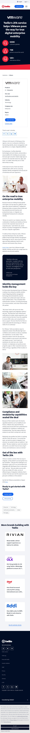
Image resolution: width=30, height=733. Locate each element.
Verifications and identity (9, 510)
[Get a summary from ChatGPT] (3, 648)
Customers (4, 75)
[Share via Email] (15, 133)
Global (18, 510)
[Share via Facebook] (4, 133)
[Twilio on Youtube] (16, 686)
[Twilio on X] (7, 686)
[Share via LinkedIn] (11, 133)
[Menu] (26, 6)
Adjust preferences (15, 728)
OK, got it (15, 725)
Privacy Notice (13, 720)
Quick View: (5, 247)
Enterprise (5, 507)
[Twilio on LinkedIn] (12, 686)
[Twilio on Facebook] (3, 686)
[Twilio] (6, 6)
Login (25, 1)
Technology (13, 507)
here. (6, 482)
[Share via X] (7, 133)
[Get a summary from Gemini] (7, 648)
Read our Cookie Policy (5, 731)
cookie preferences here (22, 716)
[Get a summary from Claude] (12, 648)
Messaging (5, 512)
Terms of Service (7, 722)
